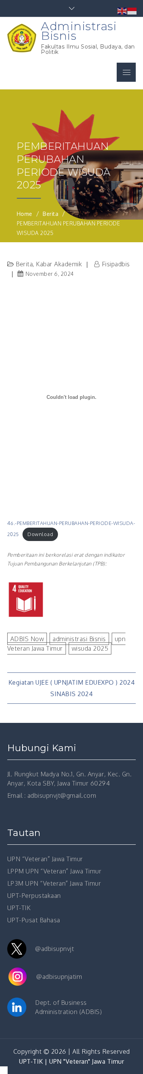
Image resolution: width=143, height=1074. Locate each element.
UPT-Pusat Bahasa (33, 920)
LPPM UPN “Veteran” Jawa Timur (54, 871)
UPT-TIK (19, 908)
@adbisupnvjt (54, 949)
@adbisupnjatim (59, 976)
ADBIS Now (27, 639)
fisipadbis (116, 264)
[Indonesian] (132, 10)
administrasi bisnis (79, 639)
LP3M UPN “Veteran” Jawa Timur (54, 883)
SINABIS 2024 (71, 694)
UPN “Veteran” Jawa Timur (45, 859)
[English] (122, 10)
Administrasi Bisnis (79, 31)
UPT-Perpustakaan (34, 895)
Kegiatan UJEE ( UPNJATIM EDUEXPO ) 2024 (71, 682)
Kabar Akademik (59, 264)
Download (40, 534)
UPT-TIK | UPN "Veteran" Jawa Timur (71, 1061)
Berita (24, 264)
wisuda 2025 (90, 648)
